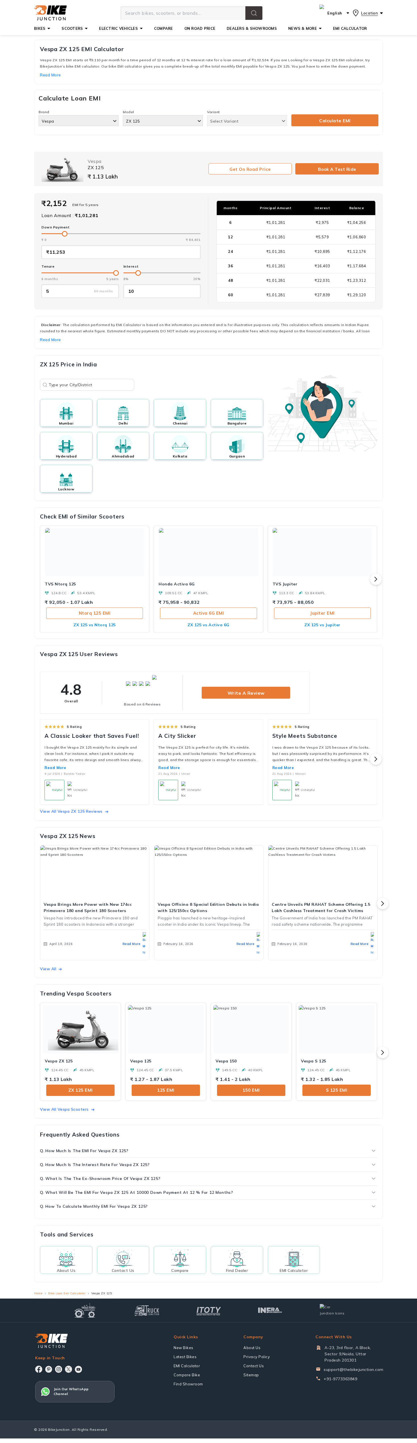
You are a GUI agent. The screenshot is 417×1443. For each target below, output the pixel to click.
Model (128, 112)
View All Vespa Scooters (64, 1109)
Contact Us (253, 1366)
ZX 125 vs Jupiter (322, 624)
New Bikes (183, 1347)
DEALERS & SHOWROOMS (252, 28)
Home (38, 1293)
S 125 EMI (337, 1090)
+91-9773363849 (340, 1378)
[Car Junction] (332, 1310)
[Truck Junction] (146, 1310)
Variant (213, 112)
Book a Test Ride (337, 169)
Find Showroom (188, 1384)
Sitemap (251, 1375)
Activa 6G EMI (208, 613)
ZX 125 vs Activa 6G (208, 624)
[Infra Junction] (270, 1310)
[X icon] (68, 1369)
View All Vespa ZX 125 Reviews (71, 811)
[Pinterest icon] (48, 1369)
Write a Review (246, 693)
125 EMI (165, 1090)
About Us (251, 1347)
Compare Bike (187, 1375)
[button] (253, 13)
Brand (44, 112)
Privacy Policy (256, 1356)
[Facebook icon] (38, 1369)
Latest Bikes (185, 1356)
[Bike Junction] (50, 13)
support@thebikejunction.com (354, 1369)
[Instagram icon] (58, 1369)
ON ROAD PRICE (199, 28)
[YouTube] (78, 1369)
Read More (55, 767)
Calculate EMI (335, 120)
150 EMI (251, 1090)
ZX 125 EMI (80, 1090)
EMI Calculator (187, 1366)
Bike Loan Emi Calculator (66, 1293)
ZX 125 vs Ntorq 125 (94, 624)
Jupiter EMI (322, 613)
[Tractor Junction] (85, 1310)
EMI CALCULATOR (350, 28)
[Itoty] (208, 1310)
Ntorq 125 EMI (95, 613)
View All (48, 968)
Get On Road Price (250, 169)
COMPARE (163, 28)
